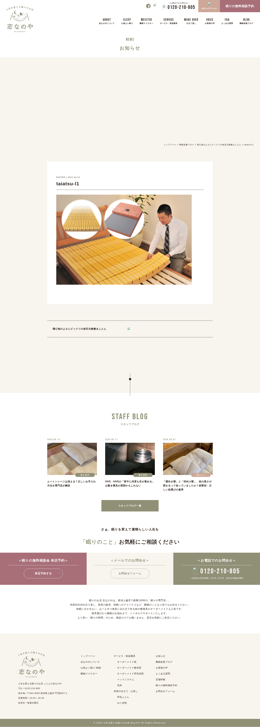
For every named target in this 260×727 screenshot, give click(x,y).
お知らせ (160, 656)
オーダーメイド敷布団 (129, 667)
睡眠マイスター (89, 673)
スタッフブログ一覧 (129, 505)
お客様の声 (162, 667)
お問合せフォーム (130, 573)
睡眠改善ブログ (164, 662)
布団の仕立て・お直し (126, 691)
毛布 (119, 685)
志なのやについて (90, 662)
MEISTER (146, 21)
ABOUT (107, 21)
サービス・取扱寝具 (124, 656)
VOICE (210, 21)
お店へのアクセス (209, 8)
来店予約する (43, 573)
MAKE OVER (191, 21)
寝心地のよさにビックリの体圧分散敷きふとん (79, 329)
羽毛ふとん (123, 697)
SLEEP (127, 21)
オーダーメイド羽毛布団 (130, 673)
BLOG (246, 21)
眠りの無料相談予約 (166, 685)
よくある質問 (163, 673)
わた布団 (122, 703)
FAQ (227, 21)
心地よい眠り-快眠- (91, 667)
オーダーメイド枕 (126, 662)
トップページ (88, 656)
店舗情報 (160, 679)
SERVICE (169, 21)
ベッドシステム (125, 679)
